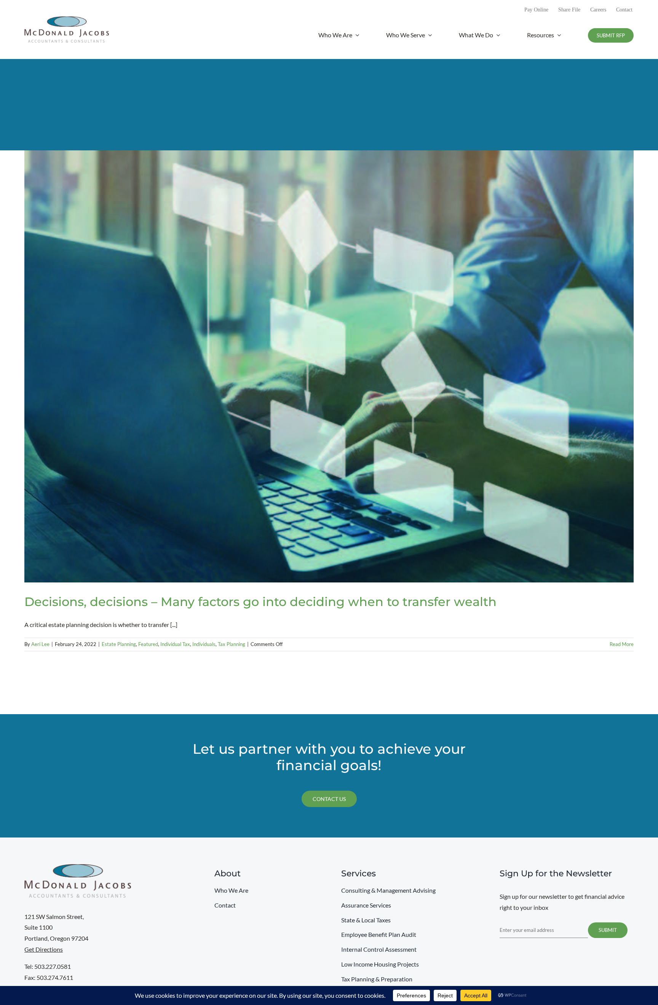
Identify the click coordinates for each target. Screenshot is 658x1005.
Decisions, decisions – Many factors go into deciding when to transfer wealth (260, 601)
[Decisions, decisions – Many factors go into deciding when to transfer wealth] (329, 366)
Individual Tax (175, 644)
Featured (148, 644)
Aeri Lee (40, 644)
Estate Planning (119, 644)
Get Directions (43, 949)
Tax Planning (231, 644)
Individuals (204, 644)
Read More (622, 644)
